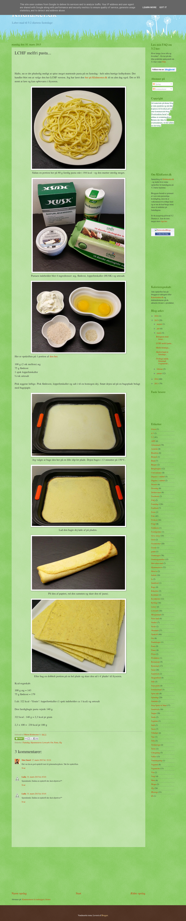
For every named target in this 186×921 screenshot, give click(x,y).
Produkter (155, 658)
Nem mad (155, 618)
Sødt (153, 725)
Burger (154, 464)
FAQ (164, 61)
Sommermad (156, 689)
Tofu (153, 740)
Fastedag (26, 742)
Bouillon (154, 453)
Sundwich (155, 709)
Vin (152, 772)
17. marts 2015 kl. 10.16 (41, 760)
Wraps (153, 784)
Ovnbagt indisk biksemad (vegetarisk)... (162, 361)
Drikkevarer (156, 492)
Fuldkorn (155, 527)
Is (152, 579)
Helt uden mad (157, 563)
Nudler (154, 622)
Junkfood (155, 583)
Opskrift (154, 634)
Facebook (155, 496)
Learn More (150, 7)
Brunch (154, 456)
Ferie (153, 512)
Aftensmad (155, 445)
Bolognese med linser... (162, 337)
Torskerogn (155, 744)
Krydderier (155, 598)
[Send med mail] (26, 738)
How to (154, 571)
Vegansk (154, 764)
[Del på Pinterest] (37, 738)
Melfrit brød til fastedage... (162, 353)
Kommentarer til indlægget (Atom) (36, 899)
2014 (156, 379)
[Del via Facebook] (34, 738)
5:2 (152, 437)
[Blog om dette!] (28, 738)
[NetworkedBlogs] (163, 230)
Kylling (154, 602)
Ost (51, 742)
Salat (153, 669)
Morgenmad (156, 614)
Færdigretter (156, 531)
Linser (153, 606)
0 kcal (153, 429)
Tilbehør (154, 732)
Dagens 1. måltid (158, 476)
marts (159, 332)
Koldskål (154, 594)
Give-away (155, 535)
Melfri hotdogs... (162, 347)
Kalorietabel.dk (157, 297)
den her (53, 356)
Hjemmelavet (36, 742)
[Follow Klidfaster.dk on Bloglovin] (163, 70)
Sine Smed (26, 760)
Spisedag (154, 697)
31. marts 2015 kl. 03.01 (36, 776)
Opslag (158, 84)
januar (159, 373)
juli (158, 328)
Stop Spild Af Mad (158, 705)
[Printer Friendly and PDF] (19, 739)
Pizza (153, 654)
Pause (153, 650)
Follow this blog (162, 234)
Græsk (153, 547)
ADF (153, 441)
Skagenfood (156, 677)
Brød (153, 460)
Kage (153, 587)
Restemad (155, 666)
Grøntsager (155, 555)
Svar (23, 768)
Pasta (56, 742)
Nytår (153, 626)
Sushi (153, 717)
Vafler (153, 756)
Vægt (153, 776)
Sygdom (154, 721)
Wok (153, 780)
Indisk (153, 575)
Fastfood (154, 508)
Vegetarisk (155, 768)
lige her (164, 221)
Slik (152, 681)
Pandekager (156, 642)
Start (78, 893)
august (159, 324)
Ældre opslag (137, 893)
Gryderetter (156, 543)
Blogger (104, 915)
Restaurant (155, 661)
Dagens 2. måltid (158, 480)
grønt (153, 551)
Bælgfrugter (156, 468)
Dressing (154, 488)
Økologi (154, 792)
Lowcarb (46, 742)
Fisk (153, 516)
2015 (156, 320)
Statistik (154, 701)
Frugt (153, 523)
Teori (153, 729)
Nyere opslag (19, 893)
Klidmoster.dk (168, 179)
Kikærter (154, 591)
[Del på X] (31, 738)
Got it (163, 7)
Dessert (154, 484)
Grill (153, 539)
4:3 (152, 433)
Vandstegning (156, 760)
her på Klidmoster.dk (96, 77)
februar (160, 369)
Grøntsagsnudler (157, 559)
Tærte (153, 748)
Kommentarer (160, 89)
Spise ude (155, 693)
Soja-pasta (155, 685)
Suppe (153, 713)
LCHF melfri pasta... (164, 343)
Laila (24, 776)
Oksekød (154, 630)
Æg (60, 742)
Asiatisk (154, 448)
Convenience (156, 472)
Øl (152, 796)
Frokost (154, 519)
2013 (156, 383)
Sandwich (155, 673)
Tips (153, 736)
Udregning (155, 752)
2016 (156, 315)
